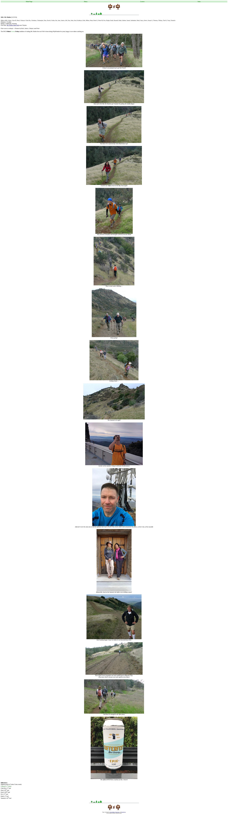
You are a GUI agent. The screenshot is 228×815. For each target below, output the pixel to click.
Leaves (142, 1)
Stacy (141, 20)
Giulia (53, 20)
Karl (75, 20)
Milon (87, 20)
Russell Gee (123, 812)
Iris (56, 20)
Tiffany (160, 20)
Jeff (66, 20)
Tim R (165, 20)
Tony (168, 20)
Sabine (124, 20)
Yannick (173, 20)
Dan (45, 20)
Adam (9, 20)
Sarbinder (133, 20)
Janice (62, 20)
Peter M (100, 20)
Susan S (150, 20)
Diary (85, 1)
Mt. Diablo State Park (13, 25)
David (48, 20)
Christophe (40, 20)
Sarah (128, 20)
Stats (199, 1)
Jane (59, 20)
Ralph (108, 20)
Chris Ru (27, 20)
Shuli (138, 20)
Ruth (120, 20)
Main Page (29, 1)
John (72, 20)
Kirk (84, 20)
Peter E (95, 20)
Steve (145, 20)
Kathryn (79, 20)
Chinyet (22, 20)
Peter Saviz (117, 812)
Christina (33, 20)
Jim (69, 20)
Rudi (111, 20)
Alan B (14, 20)
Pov (104, 20)
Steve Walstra (112, 812)
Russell (116, 20)
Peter (91, 20)
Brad (18, 20)
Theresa (155, 20)
